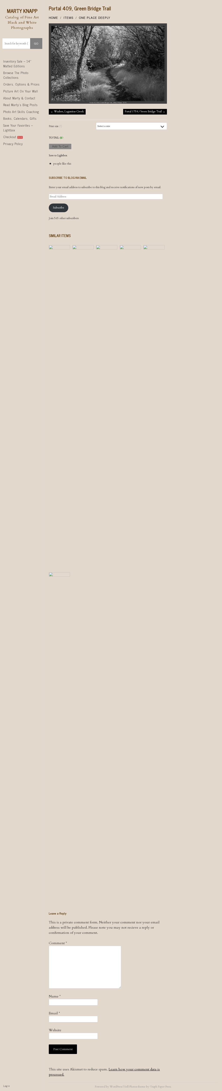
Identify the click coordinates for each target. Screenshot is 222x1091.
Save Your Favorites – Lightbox (18, 128)
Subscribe (58, 208)
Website (55, 1030)
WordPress (116, 1087)
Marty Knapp (22, 10)
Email (54, 1013)
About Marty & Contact (19, 98)
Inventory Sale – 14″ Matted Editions (17, 64)
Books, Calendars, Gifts (20, 118)
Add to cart (60, 146)
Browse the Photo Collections (15, 75)
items (68, 17)
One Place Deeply (94, 17)
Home (53, 17)
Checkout (12, 136)
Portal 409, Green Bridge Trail (80, 8)
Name (55, 996)
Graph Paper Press (160, 1087)
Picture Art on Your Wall (20, 91)
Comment (58, 943)
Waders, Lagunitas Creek (67, 111)
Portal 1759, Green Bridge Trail (145, 111)
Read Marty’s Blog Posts (20, 104)
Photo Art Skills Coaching (21, 111)
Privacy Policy (13, 143)
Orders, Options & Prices (21, 84)
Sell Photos (130, 1087)
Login (6, 1086)
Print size (55, 126)
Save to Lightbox (58, 155)
